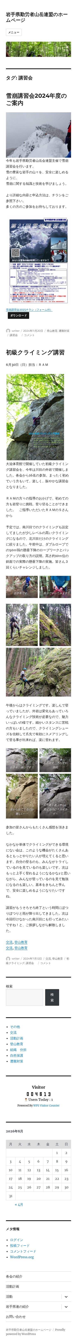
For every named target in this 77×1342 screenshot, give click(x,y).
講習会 (15, 335)
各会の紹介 (14, 1276)
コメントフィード (23, 1251)
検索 (9, 986)
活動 (9, 1296)
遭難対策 (64, 330)
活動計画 (16, 1038)
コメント (29, 335)
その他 (15, 1027)
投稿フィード (20, 1245)
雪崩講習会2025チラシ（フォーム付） (29, 309)
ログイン (16, 1240)
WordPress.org (22, 1257)
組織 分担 (18, 1050)
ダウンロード (18, 315)
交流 (9, 942)
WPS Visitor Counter (46, 1105)
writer (16, 330)
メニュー (13, 32)
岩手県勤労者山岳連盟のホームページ (28, 1330)
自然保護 (16, 1055)
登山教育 (52, 330)
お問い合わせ (16, 1317)
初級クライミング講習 (35, 352)
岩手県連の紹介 (17, 1307)
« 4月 (19, 1204)
